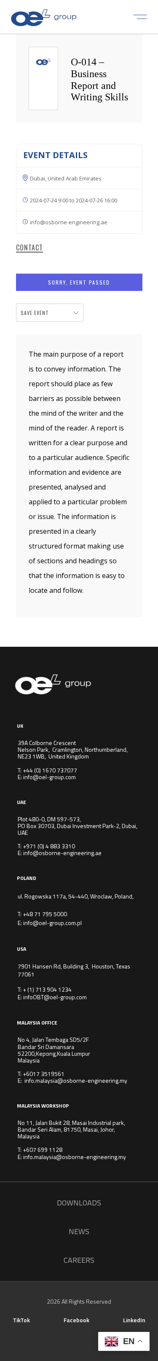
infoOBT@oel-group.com (55, 997)
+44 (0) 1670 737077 (50, 770)
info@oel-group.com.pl (52, 922)
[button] (140, 17)
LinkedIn (134, 1319)
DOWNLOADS (79, 1202)
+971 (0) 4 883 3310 (49, 846)
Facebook (76, 1319)
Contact (29, 248)
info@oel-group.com (49, 776)
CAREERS (79, 1260)
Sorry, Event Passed (79, 282)
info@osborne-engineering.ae (62, 852)
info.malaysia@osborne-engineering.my (75, 1080)
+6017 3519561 (43, 1073)
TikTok (21, 1319)
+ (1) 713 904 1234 (47, 989)
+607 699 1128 (42, 1149)
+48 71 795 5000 (45, 913)
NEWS (79, 1231)
